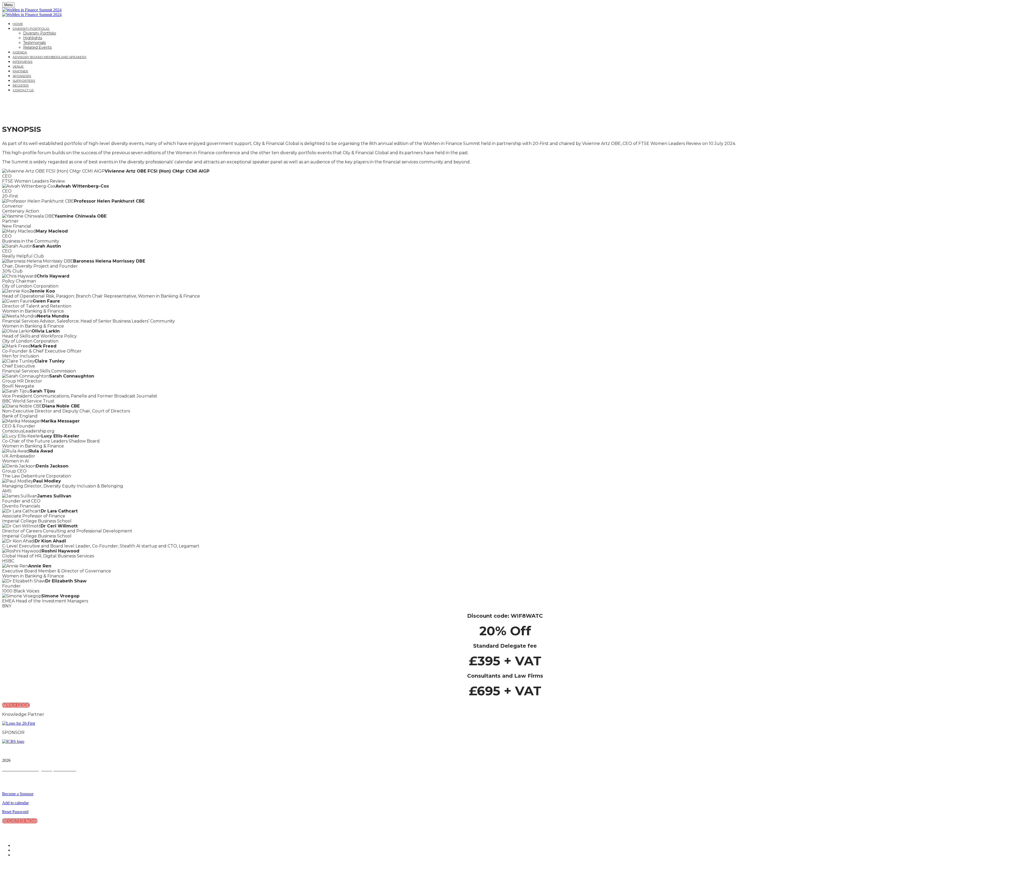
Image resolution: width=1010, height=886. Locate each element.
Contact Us (23, 90)
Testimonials (34, 42)
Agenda (20, 52)
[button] (16, 705)
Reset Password (15, 811)
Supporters (24, 81)
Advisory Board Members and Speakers (49, 57)
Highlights (32, 38)
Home (18, 24)
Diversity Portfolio (31, 29)
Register (21, 85)
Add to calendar (15, 803)
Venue (18, 66)
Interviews (22, 62)
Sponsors (22, 76)
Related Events (37, 47)
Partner (20, 71)
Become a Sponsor (17, 794)
